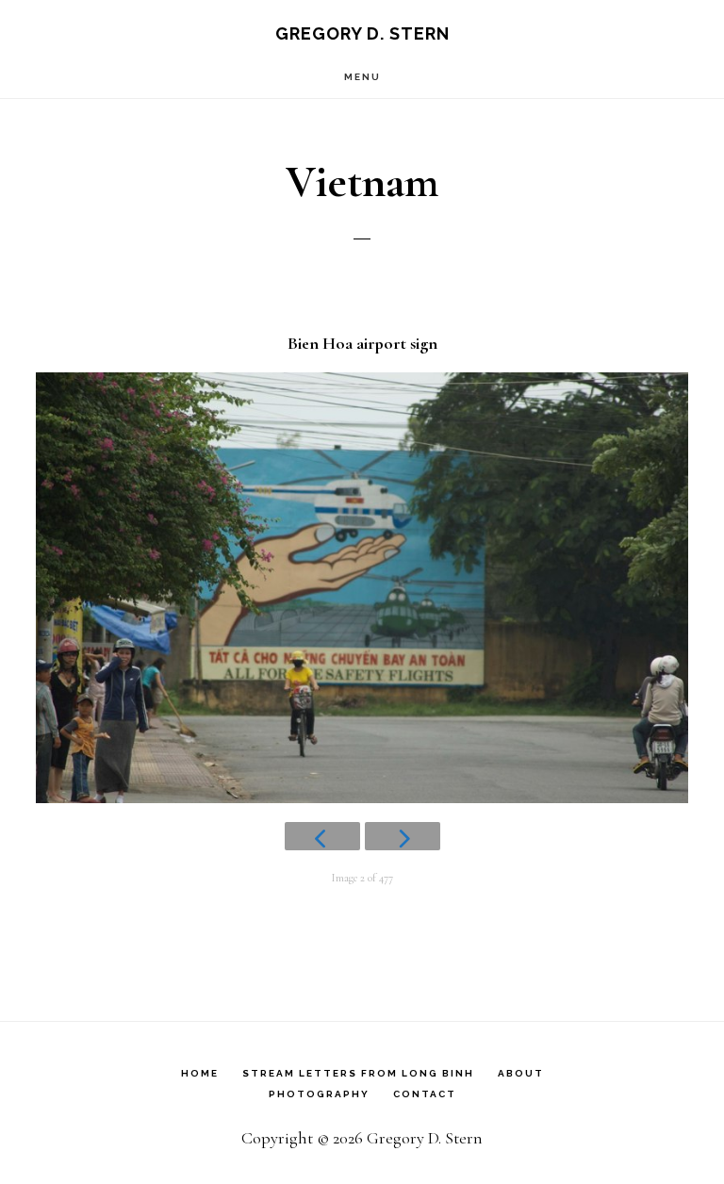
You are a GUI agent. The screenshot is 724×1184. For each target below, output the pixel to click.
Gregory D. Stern (362, 33)
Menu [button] (362, 77)
